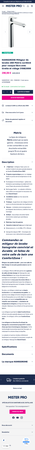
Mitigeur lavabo (11, 11)
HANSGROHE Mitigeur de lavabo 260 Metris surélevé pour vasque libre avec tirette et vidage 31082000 (17, 13)
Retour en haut (17, 388)
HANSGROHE (5, 80)
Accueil (3, 11)
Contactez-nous (17, 411)
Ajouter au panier (23, 92)
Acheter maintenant (17, 97)
